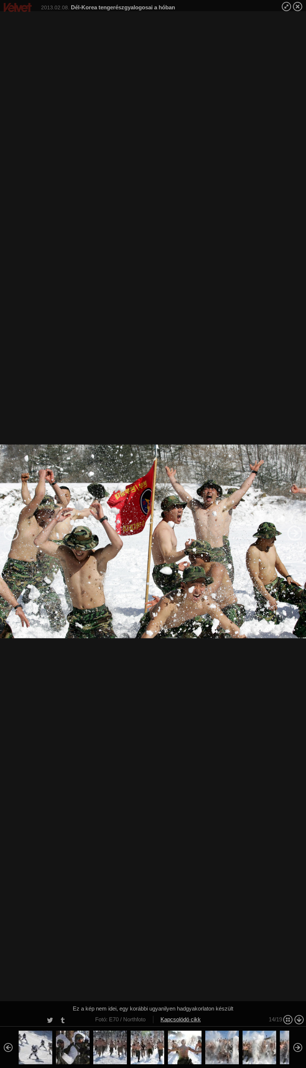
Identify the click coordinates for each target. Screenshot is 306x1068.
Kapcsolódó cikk (180, 1019)
